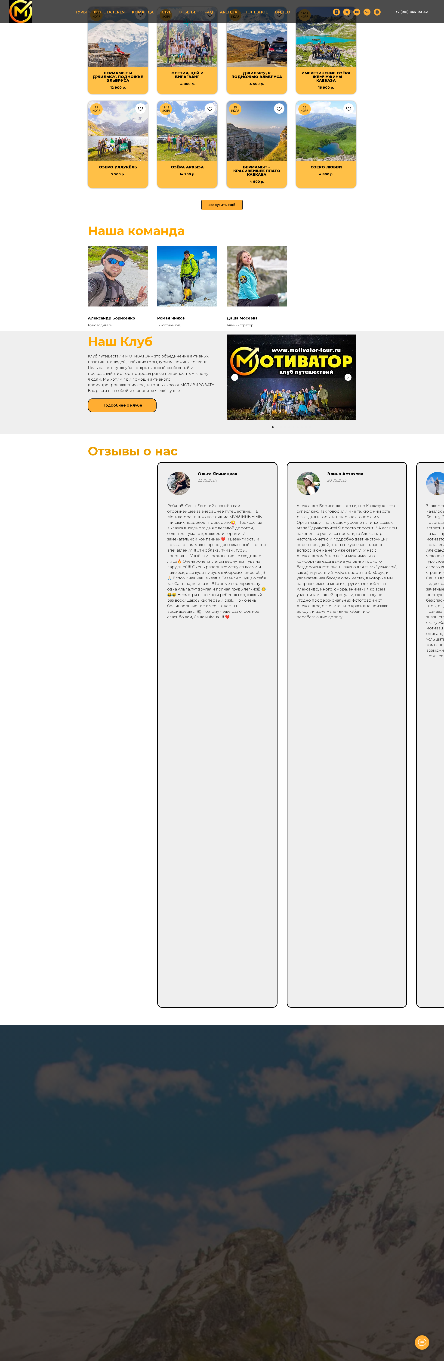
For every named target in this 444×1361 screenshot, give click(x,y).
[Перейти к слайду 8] (302, 427)
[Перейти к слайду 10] (310, 427)
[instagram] (336, 12)
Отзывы (188, 12)
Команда (143, 12)
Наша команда (136, 231)
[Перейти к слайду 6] (293, 427)
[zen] (377, 12)
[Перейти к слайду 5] (289, 427)
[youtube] (356, 12)
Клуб (166, 12)
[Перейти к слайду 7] (298, 427)
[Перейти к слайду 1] (273, 427)
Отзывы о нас (133, 451)
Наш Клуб (120, 341)
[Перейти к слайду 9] (306, 427)
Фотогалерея (109, 12)
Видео (282, 12)
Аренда (228, 12)
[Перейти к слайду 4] (285, 427)
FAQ (209, 12)
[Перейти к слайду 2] (277, 427)
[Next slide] (348, 377)
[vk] (367, 12)
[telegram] (346, 12)
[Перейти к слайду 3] (281, 427)
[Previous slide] (234, 377)
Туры (81, 12)
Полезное (256, 12)
